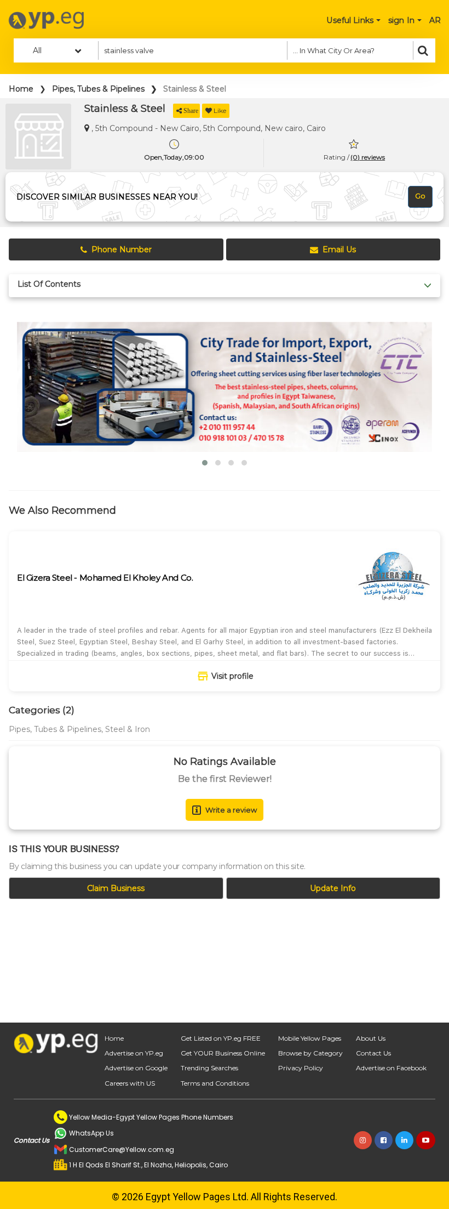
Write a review (231, 809)
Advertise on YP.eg (134, 1053)
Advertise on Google (136, 1068)
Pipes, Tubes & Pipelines (98, 89)
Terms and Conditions (215, 1083)
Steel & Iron (127, 729)
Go (420, 195)
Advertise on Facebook (391, 1068)
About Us (370, 1038)
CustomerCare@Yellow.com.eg (121, 1149)
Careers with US (130, 1083)
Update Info (333, 888)
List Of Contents (49, 284)
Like (220, 110)
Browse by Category (310, 1053)
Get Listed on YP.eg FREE (221, 1038)
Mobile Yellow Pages (309, 1038)
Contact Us (373, 1053)
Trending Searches (209, 1068)
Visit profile (232, 676)
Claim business (116, 888)
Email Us (339, 249)
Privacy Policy (300, 1068)
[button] (204, 462)
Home (21, 89)
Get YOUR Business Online (223, 1053)
